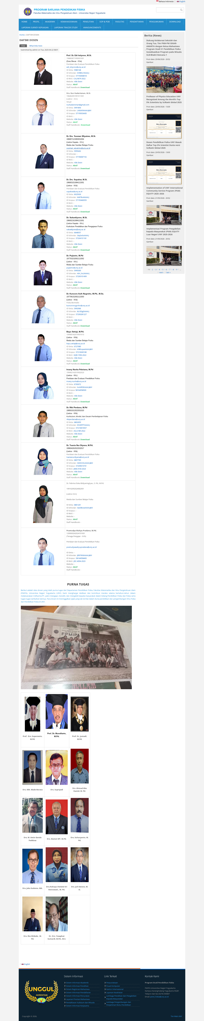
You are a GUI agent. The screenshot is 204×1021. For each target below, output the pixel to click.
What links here (35, 46)
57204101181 (81, 238)
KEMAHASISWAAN (69, 21)
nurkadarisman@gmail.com (77, 104)
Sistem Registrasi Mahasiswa (78, 989)
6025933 (77, 194)
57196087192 (81, 157)
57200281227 (81, 314)
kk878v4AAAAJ (83, 197)
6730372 (77, 384)
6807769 (77, 460)
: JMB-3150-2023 (79, 469)
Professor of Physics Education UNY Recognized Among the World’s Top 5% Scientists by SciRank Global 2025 (164, 99)
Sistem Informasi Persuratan (78, 996)
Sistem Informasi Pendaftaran (78, 992)
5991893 (77, 107)
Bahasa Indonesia (165, 1)
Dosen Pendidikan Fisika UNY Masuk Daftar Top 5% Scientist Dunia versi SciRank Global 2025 (164, 145)
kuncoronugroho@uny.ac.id (78, 305)
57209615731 (81, 466)
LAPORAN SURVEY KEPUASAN (35, 27)
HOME (24, 21)
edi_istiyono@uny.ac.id (75, 67)
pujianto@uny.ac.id (74, 267)
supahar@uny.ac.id (74, 191)
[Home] (60, 12)
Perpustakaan (112, 982)
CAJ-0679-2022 (79, 78)
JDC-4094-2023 (79, 561)
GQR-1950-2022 (80, 355)
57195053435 (81, 113)
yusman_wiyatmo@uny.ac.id (78, 148)
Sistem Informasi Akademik (77, 982)
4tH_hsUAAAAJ (83, 273)
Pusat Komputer (113, 986)
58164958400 (81, 558)
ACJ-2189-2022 (79, 431)
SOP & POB (105, 21)
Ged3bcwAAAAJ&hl (85, 507)
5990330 (77, 270)
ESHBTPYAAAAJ (83, 425)
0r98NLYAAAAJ (83, 73)
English (182, 1)
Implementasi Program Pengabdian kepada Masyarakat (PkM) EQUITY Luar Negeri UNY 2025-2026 (163, 231)
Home (22, 35)
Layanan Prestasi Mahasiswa (78, 999)
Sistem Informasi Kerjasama (77, 1005)
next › (161, 272)
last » (168, 272)
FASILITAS (119, 21)
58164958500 (80, 390)
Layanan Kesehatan (114, 992)
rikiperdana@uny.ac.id (75, 419)
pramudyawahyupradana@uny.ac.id (81, 547)
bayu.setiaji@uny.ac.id (75, 343)
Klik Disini (78, 81)
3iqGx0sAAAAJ (83, 235)
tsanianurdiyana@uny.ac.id (77, 457)
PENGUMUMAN (156, 21)
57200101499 (81, 276)
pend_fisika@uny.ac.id (159, 996)
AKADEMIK (50, 21)
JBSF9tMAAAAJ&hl (84, 555)
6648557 (77, 232)
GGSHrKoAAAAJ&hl (85, 463)
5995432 (77, 151)
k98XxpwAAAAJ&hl (85, 349)
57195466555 (81, 200)
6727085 (77, 346)
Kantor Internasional (114, 989)
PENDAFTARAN (137, 21)
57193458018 (81, 76)
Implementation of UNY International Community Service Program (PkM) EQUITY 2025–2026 (164, 190)
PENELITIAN (88, 21)
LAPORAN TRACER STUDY (66, 27)
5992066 (77, 308)
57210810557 (81, 428)
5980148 (77, 70)
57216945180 (81, 352)
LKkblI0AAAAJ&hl (84, 110)
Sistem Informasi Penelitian (77, 986)
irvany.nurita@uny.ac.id (76, 381)
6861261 (77, 505)
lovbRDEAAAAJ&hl (84, 387)
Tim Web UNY (176, 1016)
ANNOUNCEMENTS (92, 27)
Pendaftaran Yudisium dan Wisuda (80, 1002)
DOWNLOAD (175, 21)
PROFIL (36, 21)
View (24, 46)
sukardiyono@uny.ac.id (75, 229)
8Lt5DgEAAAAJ (83, 311)
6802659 (77, 422)
